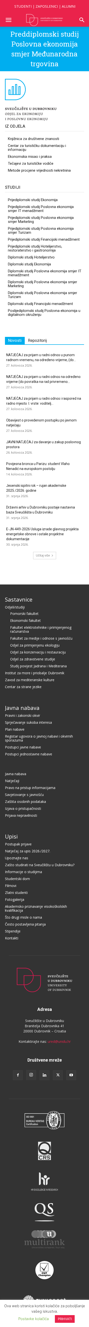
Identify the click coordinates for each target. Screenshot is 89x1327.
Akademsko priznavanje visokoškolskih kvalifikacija (36, 908)
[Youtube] (71, 1075)
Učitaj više (43, 555)
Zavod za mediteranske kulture (29, 679)
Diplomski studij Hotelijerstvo (31, 257)
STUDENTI (23, 6)
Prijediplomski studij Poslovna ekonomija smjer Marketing (41, 219)
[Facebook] (18, 1075)
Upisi (11, 836)
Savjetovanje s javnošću (24, 794)
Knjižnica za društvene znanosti (33, 139)
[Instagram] (31, 1075)
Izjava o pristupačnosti (23, 808)
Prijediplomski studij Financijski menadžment (44, 239)
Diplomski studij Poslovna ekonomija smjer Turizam (42, 295)
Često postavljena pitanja (25, 924)
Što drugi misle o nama (23, 917)
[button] (8, 20)
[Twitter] (58, 1075)
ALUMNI (68, 6)
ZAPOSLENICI (47, 6)
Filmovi (10, 885)
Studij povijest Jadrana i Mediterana (38, 666)
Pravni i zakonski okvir (22, 715)
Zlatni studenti (16, 892)
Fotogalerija (14, 899)
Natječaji (12, 780)
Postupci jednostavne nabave (28, 754)
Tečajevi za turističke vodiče (30, 163)
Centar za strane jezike (23, 686)
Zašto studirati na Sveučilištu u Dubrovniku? (39, 864)
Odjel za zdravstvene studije (32, 659)
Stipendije (13, 931)
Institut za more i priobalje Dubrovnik (34, 673)
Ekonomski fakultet (25, 620)
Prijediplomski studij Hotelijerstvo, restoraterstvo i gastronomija (35, 248)
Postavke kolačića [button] (33, 1318)
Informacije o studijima (23, 871)
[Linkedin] (44, 1075)
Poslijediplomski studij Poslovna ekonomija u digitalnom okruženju (44, 312)
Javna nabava (22, 707)
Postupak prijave (18, 844)
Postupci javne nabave (23, 747)
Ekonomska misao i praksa (30, 156)
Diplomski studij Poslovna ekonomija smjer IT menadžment (44, 273)
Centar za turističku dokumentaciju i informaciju (37, 147)
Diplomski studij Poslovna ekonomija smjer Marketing (42, 284)
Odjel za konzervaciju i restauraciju (38, 652)
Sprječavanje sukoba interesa (28, 722)
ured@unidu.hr (59, 1041)
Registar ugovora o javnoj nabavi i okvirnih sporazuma (39, 738)
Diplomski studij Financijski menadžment (40, 304)
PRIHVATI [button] (65, 1319)
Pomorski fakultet (24, 613)
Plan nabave (14, 729)
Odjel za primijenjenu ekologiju (35, 645)
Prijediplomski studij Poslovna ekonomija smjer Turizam (41, 230)
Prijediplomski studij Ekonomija (33, 200)
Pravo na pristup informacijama (30, 787)
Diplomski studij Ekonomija (29, 264)
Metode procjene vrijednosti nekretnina (39, 170)
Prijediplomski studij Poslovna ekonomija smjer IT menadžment (41, 209)
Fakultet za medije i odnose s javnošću (41, 638)
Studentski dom (17, 878)
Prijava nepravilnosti (21, 815)
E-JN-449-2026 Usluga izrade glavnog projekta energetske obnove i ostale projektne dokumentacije (42, 534)
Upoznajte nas (16, 858)
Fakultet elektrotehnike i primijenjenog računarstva (40, 629)
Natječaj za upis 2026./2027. (27, 851)
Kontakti (11, 938)
